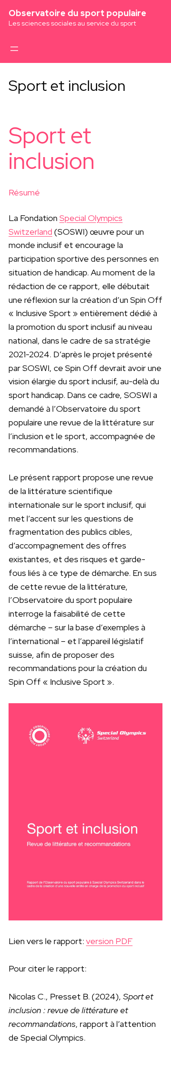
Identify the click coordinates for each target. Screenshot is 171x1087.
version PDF (109, 941)
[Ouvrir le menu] (14, 48)
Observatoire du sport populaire (77, 13)
